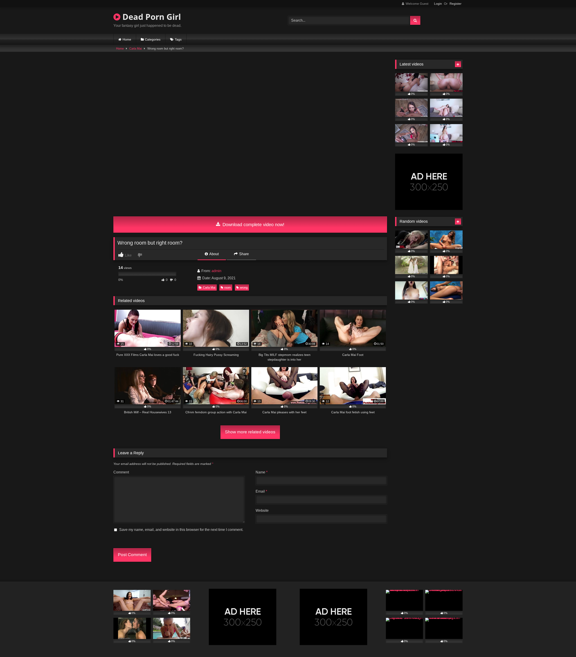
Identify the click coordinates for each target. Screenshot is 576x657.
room (227, 287)
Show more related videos (250, 432)
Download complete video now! (252, 224)
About (214, 254)
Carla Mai (135, 48)
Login (438, 3)
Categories (152, 39)
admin (216, 271)
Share (243, 254)
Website (262, 510)
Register (455, 3)
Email (261, 491)
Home (127, 39)
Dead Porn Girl (150, 16)
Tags (178, 39)
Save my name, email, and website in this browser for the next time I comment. (181, 530)
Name (262, 472)
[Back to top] (562, 643)
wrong (244, 287)
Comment (121, 472)
